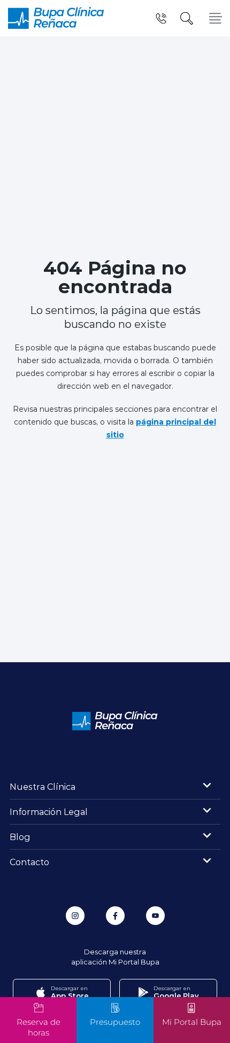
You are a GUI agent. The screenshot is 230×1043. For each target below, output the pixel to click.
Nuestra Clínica (42, 786)
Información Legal (49, 811)
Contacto (29, 861)
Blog (20, 836)
